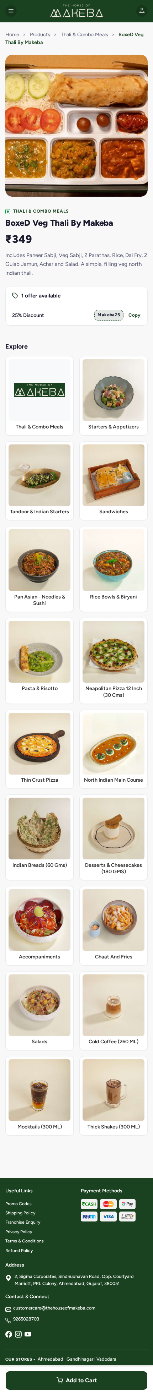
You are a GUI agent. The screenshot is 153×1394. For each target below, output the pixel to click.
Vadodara (106, 1359)
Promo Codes (18, 1203)
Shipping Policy (20, 1212)
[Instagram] (18, 1335)
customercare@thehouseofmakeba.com (54, 1308)
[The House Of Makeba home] (76, 11)
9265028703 (26, 1319)
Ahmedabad (50, 1359)
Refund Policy (19, 1250)
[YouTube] (28, 1335)
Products (40, 34)
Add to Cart (81, 1380)
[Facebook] (8, 1335)
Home (12, 34)
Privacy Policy (18, 1231)
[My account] (142, 11)
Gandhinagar (80, 1359)
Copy (134, 315)
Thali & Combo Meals (84, 34)
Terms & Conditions (24, 1241)
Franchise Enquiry (22, 1222)
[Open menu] (11, 11)
